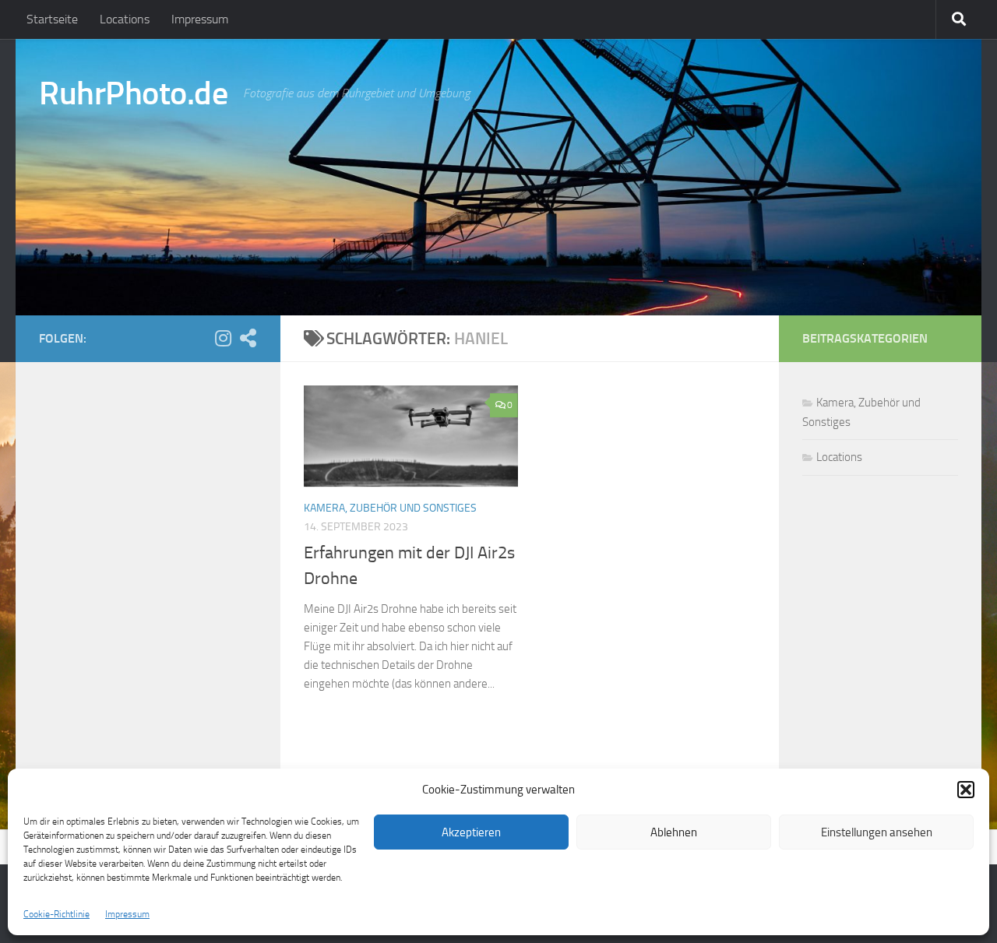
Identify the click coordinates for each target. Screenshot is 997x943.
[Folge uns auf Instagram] (222, 338)
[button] (966, 789)
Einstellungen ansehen (876, 832)
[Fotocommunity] (247, 338)
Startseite (52, 19)
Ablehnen (673, 832)
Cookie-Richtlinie (56, 914)
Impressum (127, 914)
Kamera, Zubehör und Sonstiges (390, 508)
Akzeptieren (471, 832)
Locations (125, 19)
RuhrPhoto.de (133, 93)
